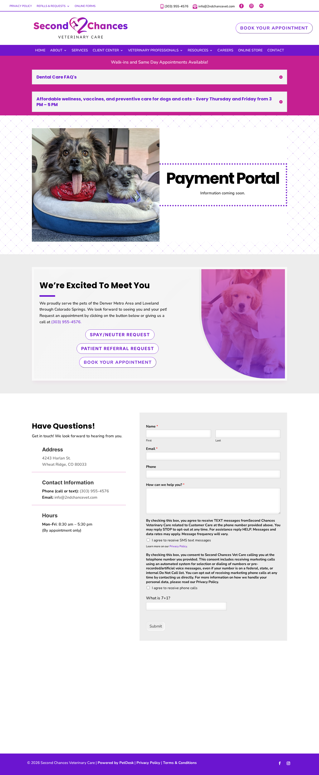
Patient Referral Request (117, 348)
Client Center (106, 51)
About (56, 51)
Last (218, 440)
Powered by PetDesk (116, 762)
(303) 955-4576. (66, 321)
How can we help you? (165, 485)
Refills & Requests (51, 6)
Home (40, 51)
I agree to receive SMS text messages (181, 540)
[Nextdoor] (262, 5)
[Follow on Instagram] (288, 763)
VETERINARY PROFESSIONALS (153, 51)
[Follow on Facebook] (279, 763)
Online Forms (85, 6)
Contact (275, 51)
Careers (225, 51)
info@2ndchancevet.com (75, 497)
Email (152, 449)
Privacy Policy (21, 6)
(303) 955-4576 (94, 491)
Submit (156, 626)
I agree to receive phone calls (174, 588)
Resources (198, 51)
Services (80, 51)
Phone (151, 467)
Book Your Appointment (274, 28)
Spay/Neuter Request (120, 334)
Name (152, 426)
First (149, 440)
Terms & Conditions (180, 762)
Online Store (250, 51)
